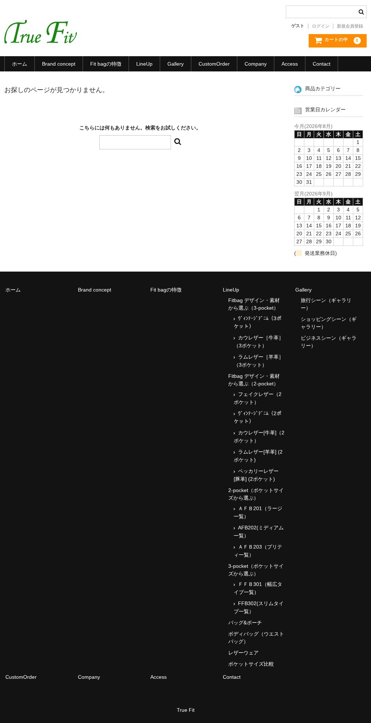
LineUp (144, 64)
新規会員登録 (350, 26)
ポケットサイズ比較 (251, 664)
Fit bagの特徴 (105, 64)
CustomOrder (214, 64)
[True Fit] (40, 36)
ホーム (19, 64)
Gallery (175, 64)
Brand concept (58, 64)
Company (256, 64)
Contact (321, 64)
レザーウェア (243, 653)
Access (290, 64)
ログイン (320, 26)
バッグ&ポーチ (245, 622)
